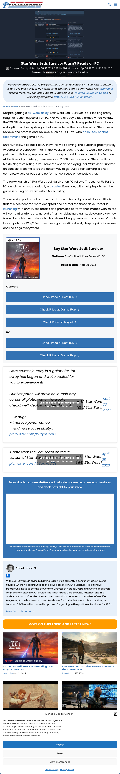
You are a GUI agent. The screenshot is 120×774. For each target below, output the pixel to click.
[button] (115, 713)
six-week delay (38, 113)
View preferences (60, 762)
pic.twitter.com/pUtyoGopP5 (33, 434)
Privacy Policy (67, 769)
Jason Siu (18, 68)
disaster (55, 186)
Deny (60, 753)
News (51, 72)
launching (10, 209)
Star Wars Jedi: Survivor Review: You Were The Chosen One (88, 668)
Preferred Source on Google (91, 93)
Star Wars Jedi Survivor (75, 72)
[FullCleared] (22, 4)
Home (6, 106)
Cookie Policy (51, 769)
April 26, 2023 (107, 404)
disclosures (106, 89)
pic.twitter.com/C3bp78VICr (32, 463)
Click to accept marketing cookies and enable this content (60, 404)
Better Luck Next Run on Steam (73, 97)
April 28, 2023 (106, 459)
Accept (60, 744)
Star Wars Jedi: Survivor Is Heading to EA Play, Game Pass (28, 668)
